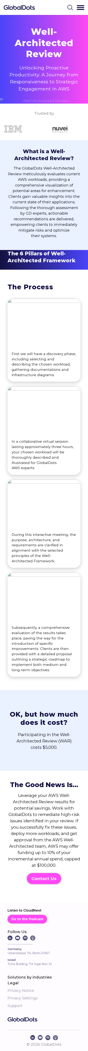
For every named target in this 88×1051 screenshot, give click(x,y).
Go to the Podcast (27, 919)
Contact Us (44, 878)
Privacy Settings (23, 998)
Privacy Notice (21, 990)
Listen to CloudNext (24, 910)
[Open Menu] (80, 7)
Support (15, 1005)
